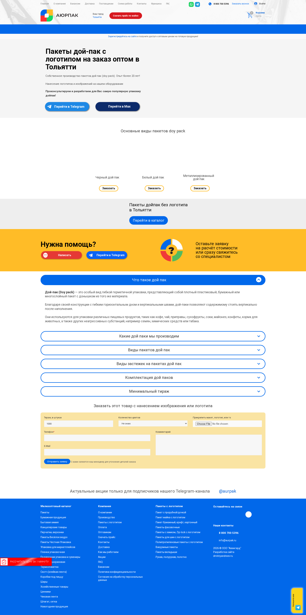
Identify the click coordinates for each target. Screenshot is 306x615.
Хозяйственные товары (54, 586)
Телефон (49, 432)
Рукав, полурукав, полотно (171, 557)
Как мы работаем (108, 552)
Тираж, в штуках (53, 417)
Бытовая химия (50, 522)
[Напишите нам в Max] (298, 593)
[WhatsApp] (191, 4)
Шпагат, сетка (49, 601)
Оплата (102, 527)
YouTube (233, 514)
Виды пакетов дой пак (149, 350)
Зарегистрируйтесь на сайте (122, 36)
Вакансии (103, 566)
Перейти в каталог (148, 220)
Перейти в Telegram (68, 106)
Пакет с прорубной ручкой (171, 512)
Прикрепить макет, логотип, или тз (212, 417)
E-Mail (47, 446)
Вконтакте (216, 514)
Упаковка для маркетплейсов (58, 547)
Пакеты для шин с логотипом (172, 537)
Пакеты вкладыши (166, 552)
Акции (102, 557)
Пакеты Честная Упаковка (56, 542)
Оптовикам (104, 532)
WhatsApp (241, 514)
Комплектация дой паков (149, 377)
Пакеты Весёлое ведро (54, 537)
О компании (105, 512)
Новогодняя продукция (54, 606)
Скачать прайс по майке (125, 16)
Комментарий (163, 432)
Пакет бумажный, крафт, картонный (176, 522)
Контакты (103, 542)
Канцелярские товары (54, 527)
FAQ (100, 562)
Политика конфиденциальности (117, 571)
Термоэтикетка (49, 566)
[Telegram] (197, 4)
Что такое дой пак (149, 280)
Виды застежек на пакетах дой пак (149, 364)
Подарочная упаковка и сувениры (60, 557)
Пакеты (45, 512)
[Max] (203, 4)
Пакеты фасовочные (168, 527)
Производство (106, 517)
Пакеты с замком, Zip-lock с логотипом (178, 532)
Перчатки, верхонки (52, 532)
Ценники (46, 591)
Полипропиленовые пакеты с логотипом (179, 542)
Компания (104, 506)
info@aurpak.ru (227, 540)
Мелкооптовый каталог (56, 506)
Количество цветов (129, 417)
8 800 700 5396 (221, 4)
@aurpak (227, 491)
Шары (44, 581)
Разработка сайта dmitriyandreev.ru (223, 554)
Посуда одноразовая (53, 562)
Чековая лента (49, 596)
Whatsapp (298, 600)
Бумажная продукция (53, 517)
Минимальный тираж (149, 391)
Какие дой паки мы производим (149, 336)
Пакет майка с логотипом (170, 517)
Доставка (104, 547)
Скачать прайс (106, 537)
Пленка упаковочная (53, 552)
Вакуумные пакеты (167, 547)
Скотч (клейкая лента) (54, 571)
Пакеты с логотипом (110, 522)
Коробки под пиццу (52, 576)
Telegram (224, 514)
